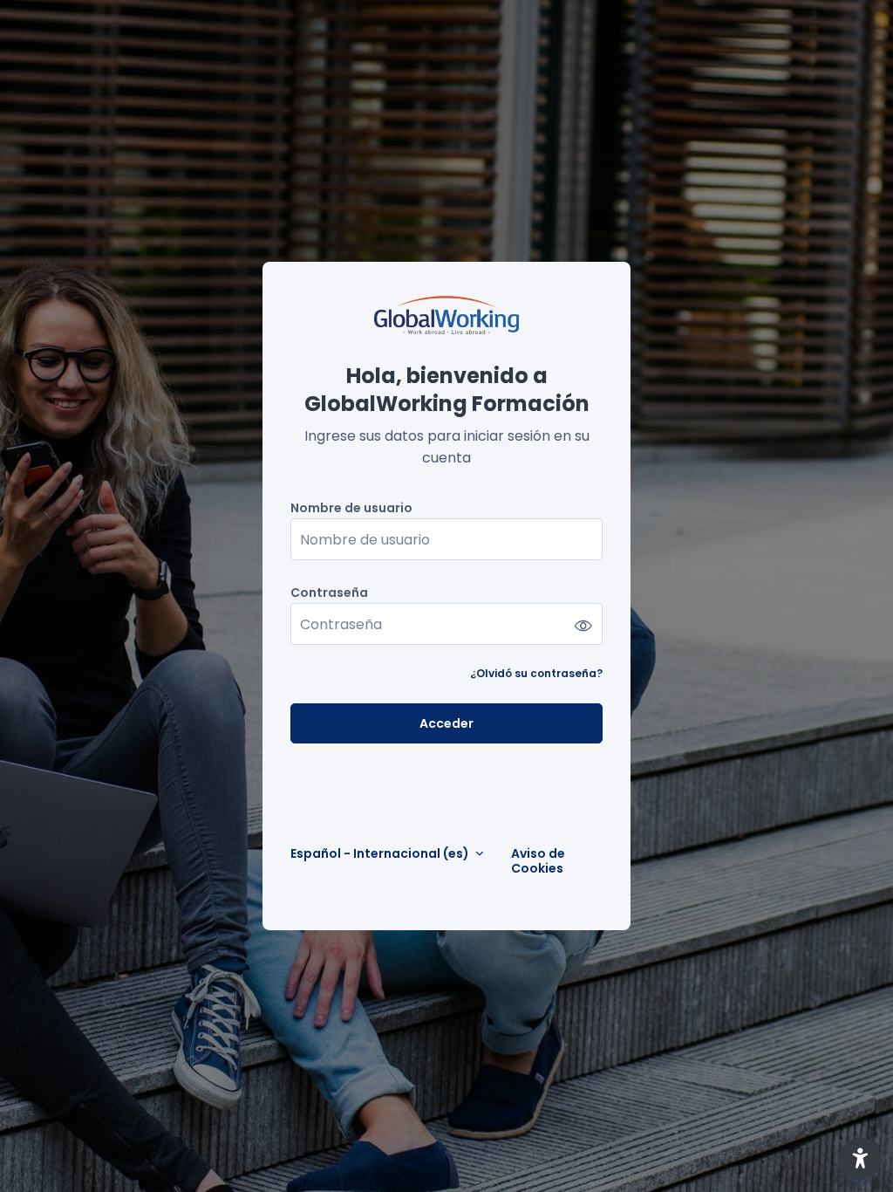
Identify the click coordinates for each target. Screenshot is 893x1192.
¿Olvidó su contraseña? (536, 673)
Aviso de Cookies (538, 861)
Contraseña (329, 593)
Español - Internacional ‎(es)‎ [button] (381, 853)
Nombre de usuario (351, 508)
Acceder (446, 723)
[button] (860, 1159)
